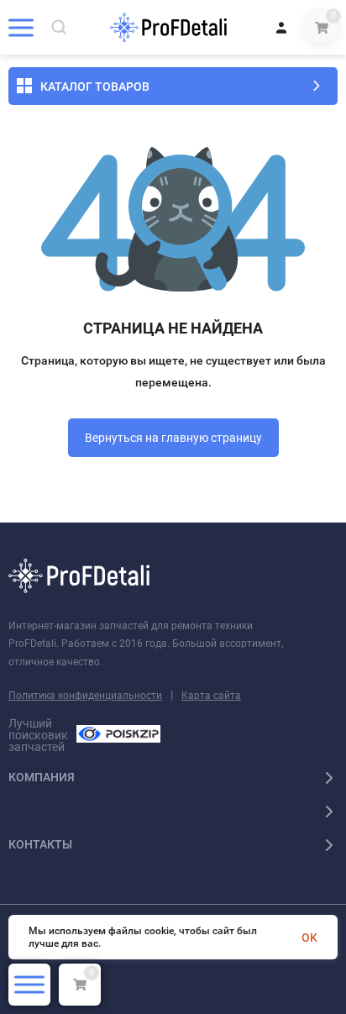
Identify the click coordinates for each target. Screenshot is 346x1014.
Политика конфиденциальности (85, 695)
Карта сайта (211, 695)
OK (309, 937)
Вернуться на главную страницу (173, 437)
